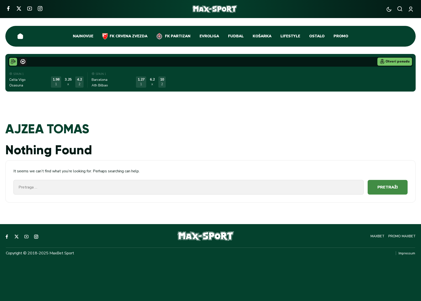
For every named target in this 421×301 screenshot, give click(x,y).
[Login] (411, 9)
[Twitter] (19, 8)
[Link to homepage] (214, 9)
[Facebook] (8, 8)
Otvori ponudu (397, 61)
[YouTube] (29, 8)
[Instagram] (40, 8)
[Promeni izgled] (389, 9)
